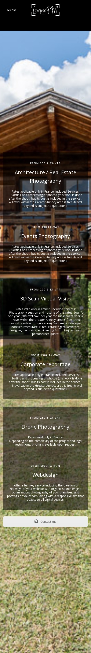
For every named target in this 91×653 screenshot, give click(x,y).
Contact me (48, 522)
